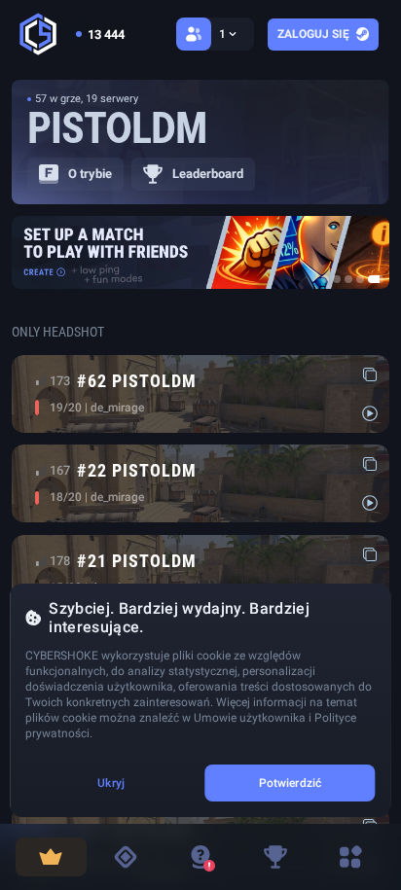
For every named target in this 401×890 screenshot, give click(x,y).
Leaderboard (207, 173)
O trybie (90, 173)
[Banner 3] (348, 279)
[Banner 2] (337, 279)
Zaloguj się (313, 34)
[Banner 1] (325, 279)
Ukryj (111, 783)
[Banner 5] (375, 279)
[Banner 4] (360, 279)
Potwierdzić (290, 783)
